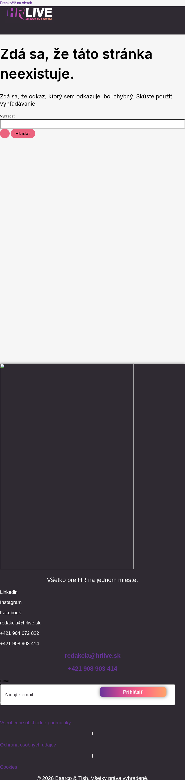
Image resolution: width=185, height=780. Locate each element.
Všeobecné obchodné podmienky (35, 722)
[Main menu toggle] (14, 29)
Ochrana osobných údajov (28, 744)
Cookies (8, 767)
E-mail (4, 681)
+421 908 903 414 (92, 668)
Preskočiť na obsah (16, 3)
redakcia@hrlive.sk (92, 655)
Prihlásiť (133, 692)
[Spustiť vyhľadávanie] (5, 133)
